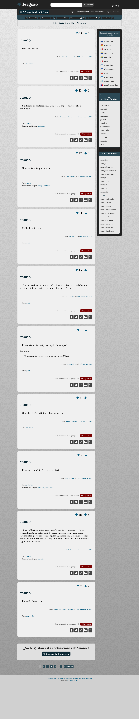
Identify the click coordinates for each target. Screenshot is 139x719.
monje (103, 178)
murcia (47, 186)
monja (103, 164)
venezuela (30, 616)
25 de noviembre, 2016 (84, 550)
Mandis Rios (69, 478)
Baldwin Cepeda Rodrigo (63, 609)
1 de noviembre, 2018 (84, 117)
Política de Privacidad (85, 678)
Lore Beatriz (70, 177)
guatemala (109, 81)
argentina (29, 63)
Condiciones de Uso (53, 678)
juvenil (103, 120)
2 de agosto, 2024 (86, 421)
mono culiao (106, 217)
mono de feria (106, 220)
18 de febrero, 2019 (85, 57)
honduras (108, 77)
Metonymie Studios (72, 680)
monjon (103, 188)
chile (106, 73)
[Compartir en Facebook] (72, 77)
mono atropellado (108, 210)
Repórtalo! (87, 71)
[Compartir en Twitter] (76, 77)
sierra (103, 134)
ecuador (108, 57)
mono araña (105, 203)
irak (102, 145)
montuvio (104, 130)
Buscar (89, 4)
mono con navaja (108, 213)
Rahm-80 (71, 296)
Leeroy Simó (71, 364)
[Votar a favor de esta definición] (77, 33)
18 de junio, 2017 (86, 236)
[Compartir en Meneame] (90, 77)
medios (41, 488)
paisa (102, 112)
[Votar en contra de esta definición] (86, 33)
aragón (41, 186)
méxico (28, 243)
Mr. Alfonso (73, 236)
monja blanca (106, 167)
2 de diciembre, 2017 (84, 296)
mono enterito (106, 227)
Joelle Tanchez (71, 421)
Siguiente (68, 666)
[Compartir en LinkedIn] (86, 77)
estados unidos (111, 85)
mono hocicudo (107, 231)
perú (28, 371)
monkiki (104, 192)
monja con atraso (108, 171)
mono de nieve (106, 224)
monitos (104, 160)
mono (25, 40)
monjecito (104, 181)
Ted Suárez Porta (69, 57)
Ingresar (114, 6)
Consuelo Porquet (67, 117)
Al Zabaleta (68, 550)
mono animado (107, 199)
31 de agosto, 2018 (85, 364)
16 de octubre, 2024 (85, 177)
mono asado (105, 206)
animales (41, 126)
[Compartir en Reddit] (81, 77)
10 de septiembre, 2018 (83, 609)
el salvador (109, 69)
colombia (29, 428)
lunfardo (104, 116)
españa (28, 123)
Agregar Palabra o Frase (35, 12)
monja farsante (107, 174)
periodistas (49, 488)
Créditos (62, 678)
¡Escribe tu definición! (57, 654)
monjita (103, 185)
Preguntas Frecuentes (72, 678)
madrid (41, 559)
